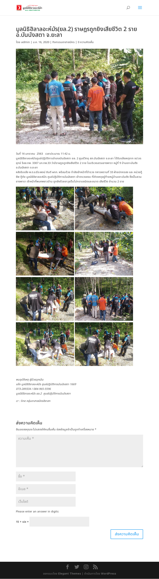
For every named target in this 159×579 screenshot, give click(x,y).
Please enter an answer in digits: (37, 512)
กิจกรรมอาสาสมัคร (63, 42)
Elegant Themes (69, 574)
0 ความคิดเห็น (86, 42)
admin (25, 42)
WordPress (108, 574)
